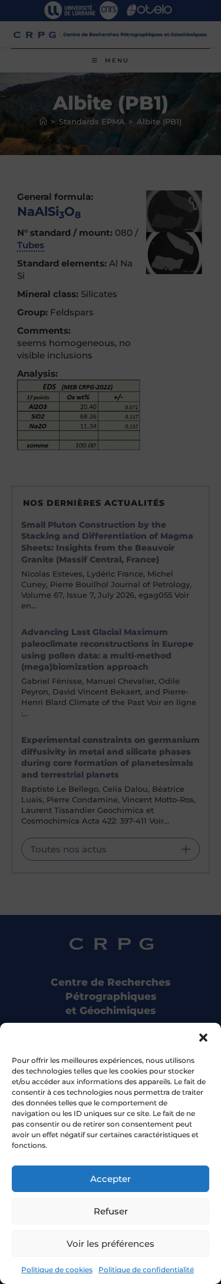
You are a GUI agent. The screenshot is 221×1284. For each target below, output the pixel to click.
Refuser (111, 1211)
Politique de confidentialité (146, 1269)
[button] (203, 1037)
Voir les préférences (110, 1243)
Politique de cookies (57, 1269)
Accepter (110, 1178)
